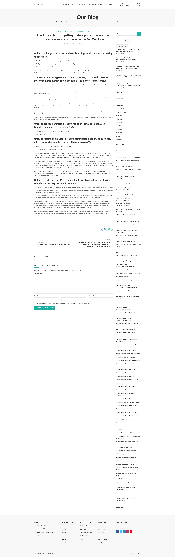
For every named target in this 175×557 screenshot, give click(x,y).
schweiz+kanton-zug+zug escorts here (127, 464)
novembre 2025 (120, 105)
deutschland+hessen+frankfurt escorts (127, 173)
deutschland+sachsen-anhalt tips (125, 214)
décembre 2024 (120, 132)
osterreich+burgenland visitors (125, 433)
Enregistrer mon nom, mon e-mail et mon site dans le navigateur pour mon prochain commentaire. (64, 303)
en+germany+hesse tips (123, 276)
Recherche (139, 34)
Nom (36, 296)
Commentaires (122, 46)
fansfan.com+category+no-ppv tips (126, 398)
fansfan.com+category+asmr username (127, 350)
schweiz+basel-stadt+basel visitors (126, 457)
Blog (59, 22)
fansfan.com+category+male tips (125, 386)
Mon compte (101, 525)
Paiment (82, 539)
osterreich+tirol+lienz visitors (124, 447)
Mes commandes (103, 536)
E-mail (63, 296)
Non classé (119, 429)
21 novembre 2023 (78, 43)
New (117, 422)
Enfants (64, 532)
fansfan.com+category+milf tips (125, 390)
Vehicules (64, 542)
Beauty (118, 154)
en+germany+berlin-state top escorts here (128, 273)
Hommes (64, 525)
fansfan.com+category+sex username (127, 409)
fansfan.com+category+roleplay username (128, 405)
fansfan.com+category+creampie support (128, 360)
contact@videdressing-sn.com (45, 532)
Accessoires (65, 536)
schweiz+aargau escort (122, 454)
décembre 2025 (120, 102)
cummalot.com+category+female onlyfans (128, 160)
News (117, 426)
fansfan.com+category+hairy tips (125, 376)
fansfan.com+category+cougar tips (126, 357)
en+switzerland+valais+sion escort (126, 336)
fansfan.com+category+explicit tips (126, 369)
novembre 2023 (120, 139)
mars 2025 (119, 126)
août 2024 (119, 136)
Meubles (64, 539)
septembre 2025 (121, 112)
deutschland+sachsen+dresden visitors (127, 221)
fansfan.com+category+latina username (127, 383)
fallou (69, 43)
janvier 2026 (119, 98)
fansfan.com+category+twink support (127, 415)
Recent (120, 41)
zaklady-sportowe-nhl (122, 507)
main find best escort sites (123, 419)
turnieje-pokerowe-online (123, 503)
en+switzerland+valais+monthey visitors (127, 332)
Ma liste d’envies (102, 539)
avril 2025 (119, 122)
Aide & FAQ (83, 529)
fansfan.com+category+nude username (127, 402)
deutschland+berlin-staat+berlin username (128, 169)
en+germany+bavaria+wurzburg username (128, 270)
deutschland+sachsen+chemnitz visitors (127, 218)
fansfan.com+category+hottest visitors (127, 379)
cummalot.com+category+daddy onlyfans (128, 157)
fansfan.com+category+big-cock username (128, 353)
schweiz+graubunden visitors (124, 460)
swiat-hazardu (120, 478)
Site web (91, 296)
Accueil (54, 22)
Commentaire (38, 273)
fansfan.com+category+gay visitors (126, 373)
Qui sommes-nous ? (85, 542)
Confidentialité (84, 536)
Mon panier (101, 532)
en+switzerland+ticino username (125, 329)
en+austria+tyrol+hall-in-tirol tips (125, 241)
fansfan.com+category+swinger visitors (127, 412)
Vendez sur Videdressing (87, 525)
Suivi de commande (103, 542)
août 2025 (119, 115)
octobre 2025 (120, 109)
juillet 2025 (119, 119)
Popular (127, 41)
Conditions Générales (86, 532)
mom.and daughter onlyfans (72, 157)
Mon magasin (101, 529)
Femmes (64, 529)
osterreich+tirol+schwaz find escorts (126, 450)
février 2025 (119, 129)
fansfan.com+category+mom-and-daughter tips (73, 31)
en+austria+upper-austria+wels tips (126, 255)
